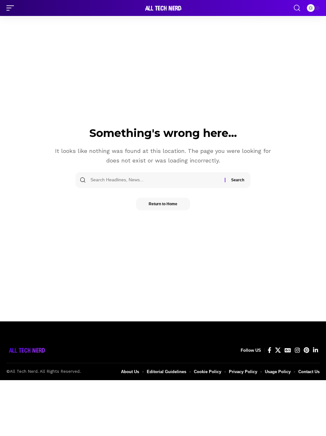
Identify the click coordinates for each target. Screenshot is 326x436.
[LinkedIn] (315, 350)
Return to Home (163, 204)
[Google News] (288, 350)
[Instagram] (297, 350)
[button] (11, 8)
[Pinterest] (306, 350)
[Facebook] (269, 350)
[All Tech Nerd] (163, 8)
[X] (277, 350)
